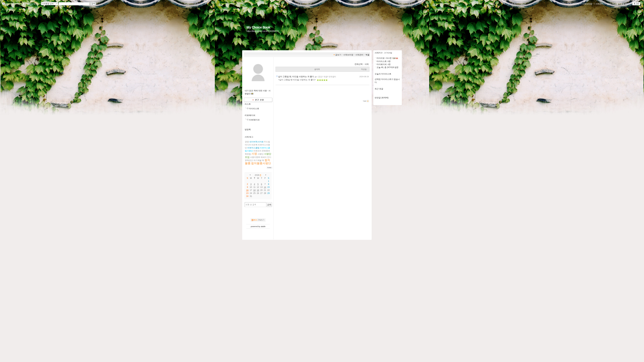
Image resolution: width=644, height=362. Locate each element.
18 (254, 190)
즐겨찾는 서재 (622, 4)
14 (265, 187)
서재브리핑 (587, 4)
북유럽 (248, 154)
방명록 (248, 129)
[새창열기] (316, 77)
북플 (22, 4)
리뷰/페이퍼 (250, 115)
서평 (254, 153)
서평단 (261, 154)
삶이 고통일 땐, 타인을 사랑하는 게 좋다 (296, 76)
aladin (263, 226)
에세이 (264, 157)
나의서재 (575, 4)
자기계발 (257, 160)
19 (258, 190)
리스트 (248, 104)
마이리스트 (254, 108)
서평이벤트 (255, 157)
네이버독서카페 (256, 142)
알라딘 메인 (32, 4)
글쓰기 (610, 4)
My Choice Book (258, 27)
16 (247, 190)
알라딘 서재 (10, 4)
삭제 (367, 64)
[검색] (269, 204)
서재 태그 (249, 137)
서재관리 (600, 4)
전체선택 (359, 64)
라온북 (254, 145)
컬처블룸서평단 (261, 163)
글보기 (338, 55)
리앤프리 (257, 151)
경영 (247, 142)
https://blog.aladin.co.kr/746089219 (263, 31)
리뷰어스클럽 (253, 148)
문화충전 (266, 151)
